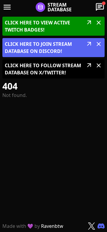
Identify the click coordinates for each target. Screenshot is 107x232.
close (98, 22)
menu (7, 7)
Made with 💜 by (32, 226)
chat (100, 7)
